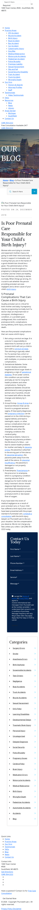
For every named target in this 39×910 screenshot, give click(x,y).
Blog (10, 103)
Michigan (12, 113)
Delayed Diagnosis (20, 742)
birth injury (11, 289)
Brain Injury (17, 769)
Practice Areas (10, 30)
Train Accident (14, 74)
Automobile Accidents (22, 808)
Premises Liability (15, 64)
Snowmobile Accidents (22, 670)
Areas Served (10, 111)
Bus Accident (13, 43)
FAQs (7, 98)
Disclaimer (17, 909)
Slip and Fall (13, 69)
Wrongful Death (14, 79)
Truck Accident (14, 77)
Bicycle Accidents (20, 698)
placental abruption (15, 455)
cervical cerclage (21, 349)
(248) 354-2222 (7, 123)
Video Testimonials (16, 95)
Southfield (12, 116)
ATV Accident (13, 33)
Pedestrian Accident (16, 59)
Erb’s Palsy (17, 709)
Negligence (17, 681)
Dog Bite (11, 51)
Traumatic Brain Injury (22, 725)
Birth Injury (12, 38)
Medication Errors (20, 775)
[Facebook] (5, 877)
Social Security (19, 747)
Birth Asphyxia (18, 665)
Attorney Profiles (15, 87)
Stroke (15, 653)
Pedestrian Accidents (21, 802)
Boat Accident (14, 41)
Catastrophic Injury (16, 48)
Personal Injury (19, 731)
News (10, 105)
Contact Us (9, 118)
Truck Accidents (19, 692)
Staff (10, 90)
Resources (9, 100)
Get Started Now (9, 898)
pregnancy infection (16, 413)
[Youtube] (5, 885)
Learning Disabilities (21, 714)
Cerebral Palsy (18, 764)
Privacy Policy (24, 598)
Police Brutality (14, 61)
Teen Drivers (18, 676)
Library (11, 108)
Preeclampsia (22, 470)
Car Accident (13, 46)
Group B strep (23, 403)
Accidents (17, 813)
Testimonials (10, 92)
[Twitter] (5, 879)
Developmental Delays (22, 720)
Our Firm (8, 82)
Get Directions (7, 872)
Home (7, 28)
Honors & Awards (15, 85)
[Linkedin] (5, 882)
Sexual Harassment (16, 67)
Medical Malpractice (16, 54)
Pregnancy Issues (20, 758)
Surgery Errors (19, 648)
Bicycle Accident (14, 35)
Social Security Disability (18, 72)
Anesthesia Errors (20, 659)
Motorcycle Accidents (17, 56)
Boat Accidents (19, 687)
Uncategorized (19, 736)
